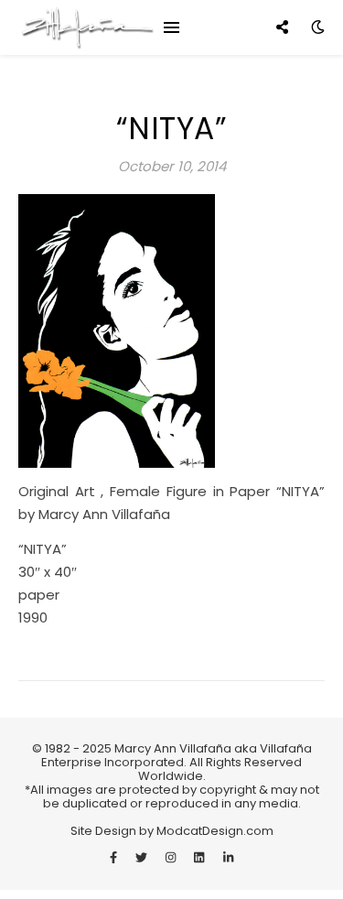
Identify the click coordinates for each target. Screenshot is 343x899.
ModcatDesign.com (213, 830)
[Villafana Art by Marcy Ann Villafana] (86, 27)
